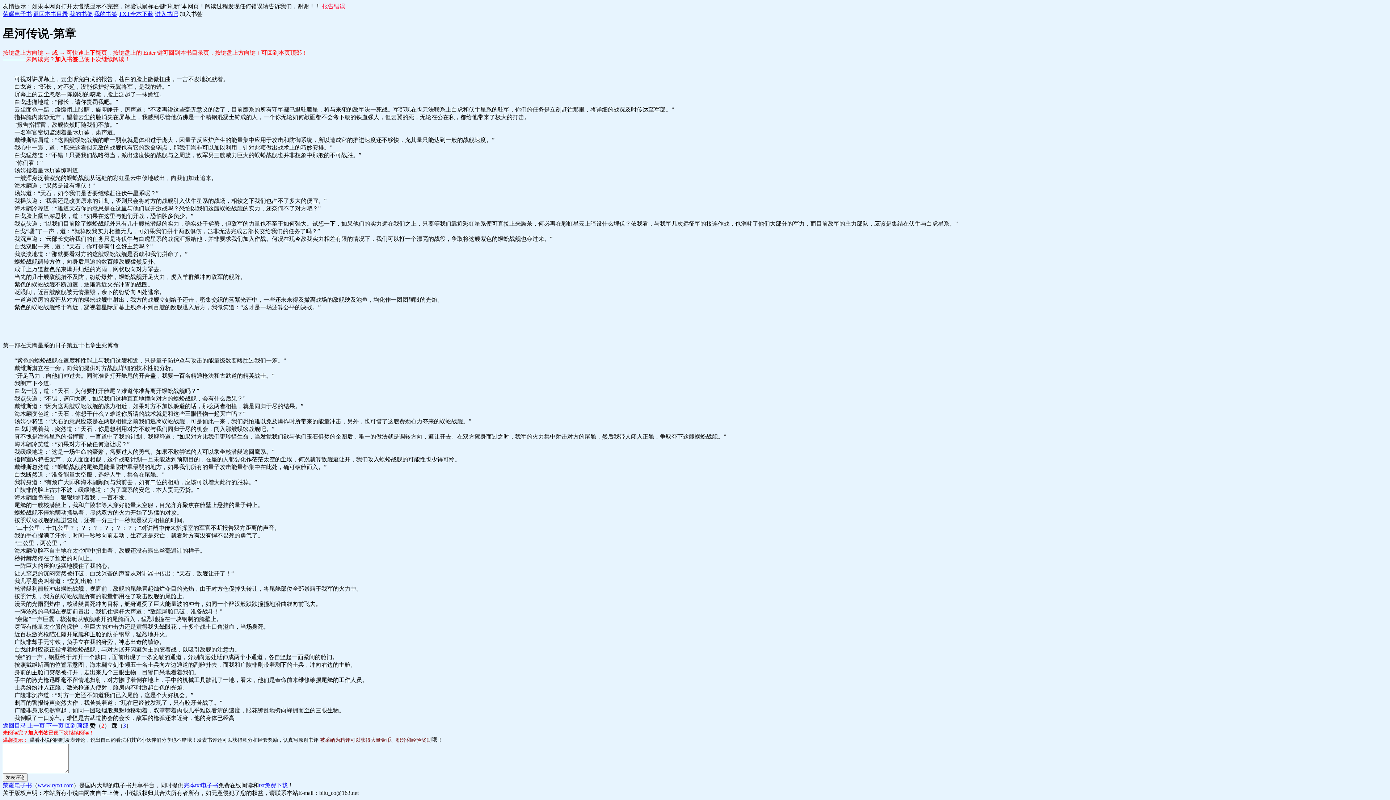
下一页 (55, 725)
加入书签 (191, 14)
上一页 (36, 725)
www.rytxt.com (55, 785)
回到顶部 (76, 725)
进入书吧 (166, 14)
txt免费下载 (273, 785)
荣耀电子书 (17, 14)
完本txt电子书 (201, 785)
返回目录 (14, 725)
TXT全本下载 (136, 14)
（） (100, 725)
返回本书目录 (50, 14)
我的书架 (81, 14)
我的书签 (105, 14)
